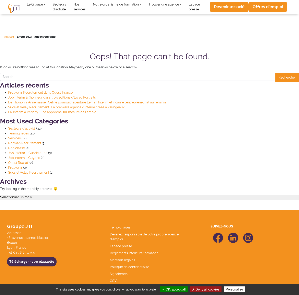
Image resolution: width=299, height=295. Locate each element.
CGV (113, 281)
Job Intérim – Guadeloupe (27, 153)
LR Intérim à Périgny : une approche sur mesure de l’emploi (52, 112)
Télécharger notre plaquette (31, 262)
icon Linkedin (233, 235)
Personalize (234, 289)
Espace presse (194, 6)
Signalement (119, 274)
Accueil (9, 37)
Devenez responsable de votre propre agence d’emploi (144, 236)
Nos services (79, 6)
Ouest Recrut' (18, 163)
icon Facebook (218, 234)
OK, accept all (175, 289)
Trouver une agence (163, 4)
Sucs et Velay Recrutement (28, 172)
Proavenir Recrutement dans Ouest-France (40, 92)
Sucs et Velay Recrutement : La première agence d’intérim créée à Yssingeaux (66, 107)
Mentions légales (122, 260)
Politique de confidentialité (129, 267)
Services (14, 138)
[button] (229, 7)
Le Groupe (35, 4)
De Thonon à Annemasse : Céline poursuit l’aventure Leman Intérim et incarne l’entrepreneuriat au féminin (87, 102)
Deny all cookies (207, 289)
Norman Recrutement (24, 143)
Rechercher (287, 77)
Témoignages (18, 133)
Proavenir (15, 168)
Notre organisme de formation (116, 4)
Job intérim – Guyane (24, 158)
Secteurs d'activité (21, 128)
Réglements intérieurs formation (134, 253)
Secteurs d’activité (59, 6)
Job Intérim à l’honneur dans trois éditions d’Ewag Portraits (52, 97)
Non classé (16, 148)
